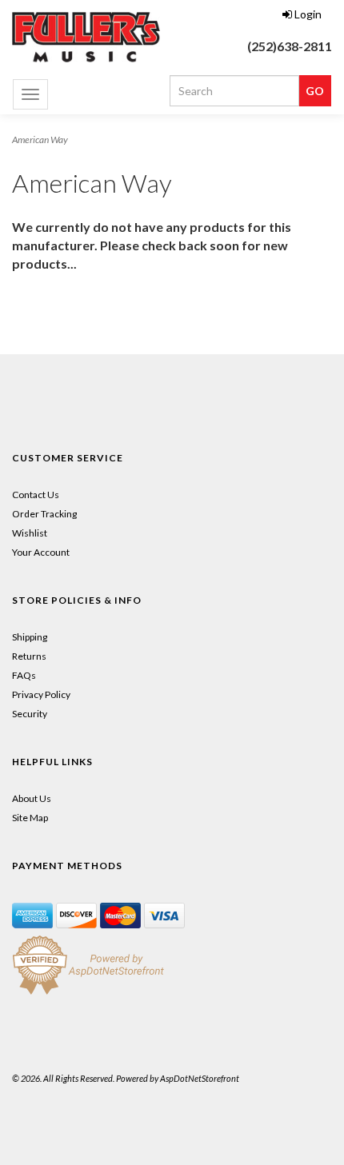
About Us (31, 798)
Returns (29, 656)
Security (29, 714)
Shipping (29, 637)
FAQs (24, 675)
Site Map (30, 818)
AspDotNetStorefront (199, 1078)
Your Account (41, 552)
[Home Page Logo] (86, 37)
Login (308, 14)
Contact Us (35, 495)
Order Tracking (44, 514)
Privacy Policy (41, 694)
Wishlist (29, 533)
